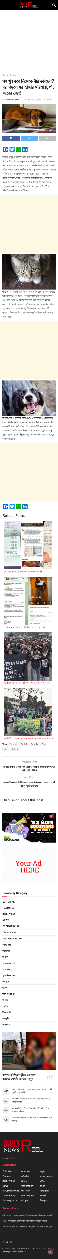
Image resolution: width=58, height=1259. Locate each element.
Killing (14, 748)
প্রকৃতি (5, 987)
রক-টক (5, 1006)
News (5, 920)
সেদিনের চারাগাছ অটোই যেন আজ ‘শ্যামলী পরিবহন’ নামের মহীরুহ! (32, 1119)
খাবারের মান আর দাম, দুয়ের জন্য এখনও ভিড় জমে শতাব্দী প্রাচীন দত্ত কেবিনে (32, 1090)
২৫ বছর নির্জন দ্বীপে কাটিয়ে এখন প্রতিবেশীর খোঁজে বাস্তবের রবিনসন (30, 1109)
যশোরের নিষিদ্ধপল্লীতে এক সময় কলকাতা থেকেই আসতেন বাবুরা (19, 1076)
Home (5, 75)
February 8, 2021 (33, 99)
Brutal (24, 744)
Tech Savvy (9, 932)
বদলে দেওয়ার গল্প (8, 993)
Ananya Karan (12, 99)
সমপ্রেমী (5, 1018)
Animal (13, 744)
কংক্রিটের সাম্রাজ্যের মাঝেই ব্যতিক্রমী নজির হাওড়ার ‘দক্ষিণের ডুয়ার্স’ (31, 1100)
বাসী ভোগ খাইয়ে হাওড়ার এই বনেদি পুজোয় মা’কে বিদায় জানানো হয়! (27, 1215)
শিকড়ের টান (6, 1012)
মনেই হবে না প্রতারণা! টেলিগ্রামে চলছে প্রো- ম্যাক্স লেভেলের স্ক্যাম (27, 1226)
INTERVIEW (8, 913)
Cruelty (34, 744)
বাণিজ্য (5, 999)
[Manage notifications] (50, 1252)
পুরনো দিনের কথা (8, 975)
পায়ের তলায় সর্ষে (8, 963)
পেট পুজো (5, 981)
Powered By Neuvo (17, 1251)
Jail (6, 748)
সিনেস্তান (6, 1024)
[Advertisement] (29, 43)
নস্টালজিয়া (6, 950)
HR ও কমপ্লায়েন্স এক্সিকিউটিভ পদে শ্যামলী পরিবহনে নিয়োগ (24, 1220)
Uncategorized (12, 938)
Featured (14, 75)
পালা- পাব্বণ (6, 969)
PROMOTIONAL (10, 926)
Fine (44, 744)
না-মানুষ (5, 956)
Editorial (8, 901)
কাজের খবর (6, 944)
